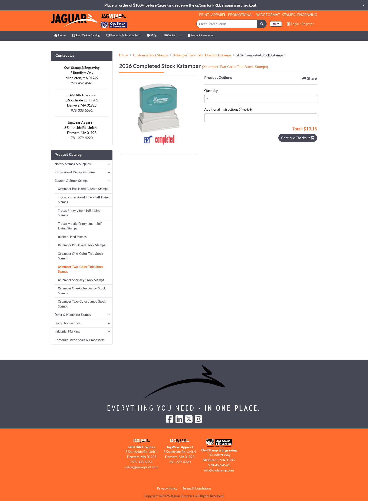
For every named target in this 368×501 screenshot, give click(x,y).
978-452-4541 (82, 83)
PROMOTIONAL (241, 15)
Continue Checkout (295, 138)
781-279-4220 (82, 138)
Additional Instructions (228, 109)
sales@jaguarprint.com (141, 467)
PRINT (204, 15)
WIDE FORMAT (268, 15)
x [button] (363, 5)
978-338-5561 (82, 110)
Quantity (211, 91)
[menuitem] (60, 36)
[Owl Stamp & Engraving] (89, 20)
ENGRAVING (307, 15)
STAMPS (288, 15)
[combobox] (276, 24)
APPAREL (218, 15)
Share (312, 79)
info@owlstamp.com (219, 470)
